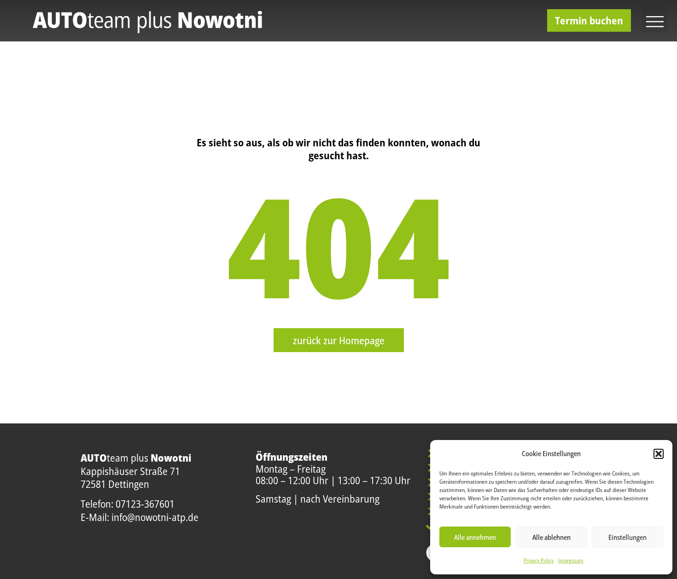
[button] (658, 453)
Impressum (571, 560)
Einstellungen (627, 537)
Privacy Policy (539, 560)
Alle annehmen (475, 537)
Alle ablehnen (551, 537)
